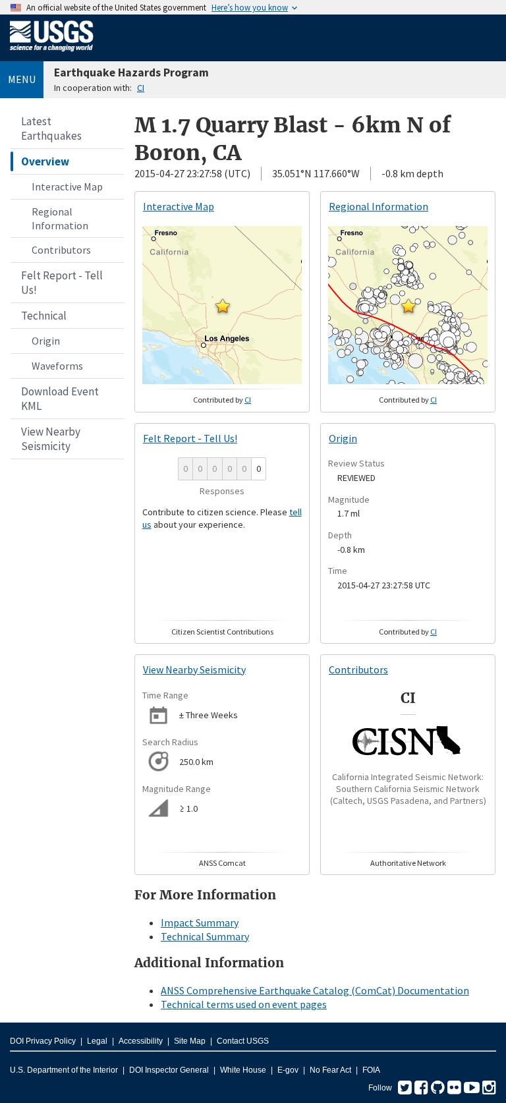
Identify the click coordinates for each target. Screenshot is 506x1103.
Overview (45, 161)
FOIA (371, 1070)
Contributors (61, 249)
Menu (22, 79)
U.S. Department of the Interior (64, 1070)
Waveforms (57, 365)
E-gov (287, 1070)
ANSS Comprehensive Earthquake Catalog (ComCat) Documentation (315, 990)
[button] (223, 306)
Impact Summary (200, 922)
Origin (46, 340)
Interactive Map (67, 186)
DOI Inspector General (169, 1070)
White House (243, 1070)
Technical (44, 315)
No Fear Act (330, 1070)
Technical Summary (205, 936)
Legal (97, 1041)
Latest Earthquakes (51, 128)
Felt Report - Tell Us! (62, 282)
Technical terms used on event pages (244, 1004)
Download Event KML (60, 398)
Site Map (190, 1041)
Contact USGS (243, 1041)
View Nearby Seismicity (50, 438)
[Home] (52, 54)
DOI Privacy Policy (43, 1041)
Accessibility (141, 1041)
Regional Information (60, 218)
